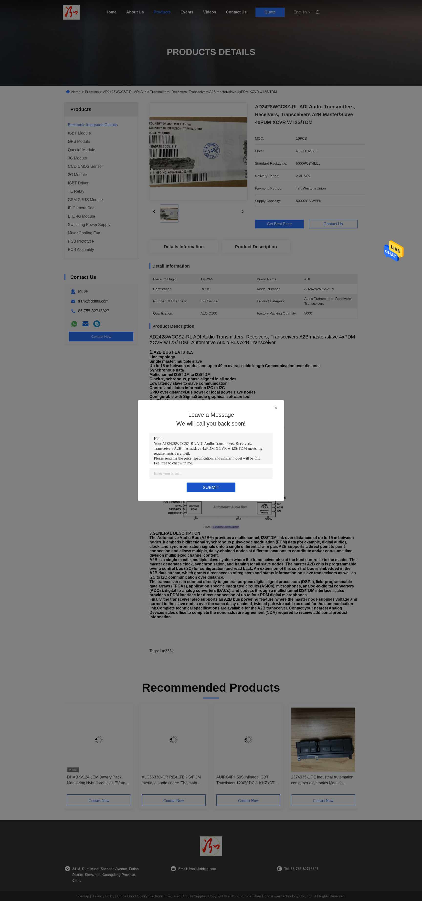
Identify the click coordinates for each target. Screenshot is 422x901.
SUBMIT (211, 487)
